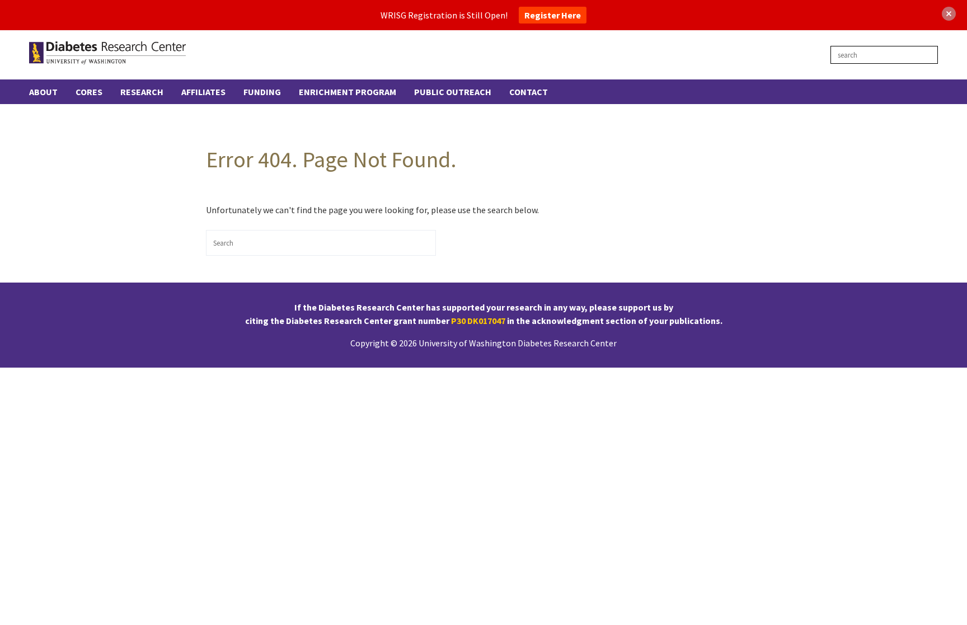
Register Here (552, 15)
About (43, 91)
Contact (528, 91)
